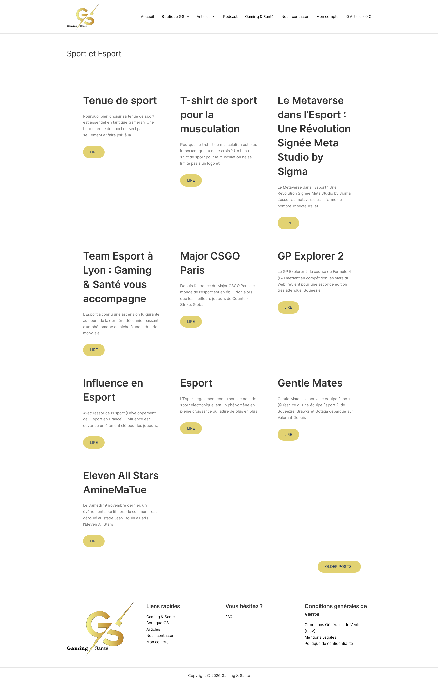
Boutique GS (173, 16)
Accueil (147, 16)
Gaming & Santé (259, 16)
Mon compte (327, 16)
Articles (204, 16)
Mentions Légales (320, 637)
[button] (186, 17)
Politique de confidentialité (329, 643)
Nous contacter (295, 16)
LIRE (94, 152)
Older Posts (338, 566)
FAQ (228, 616)
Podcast (230, 16)
